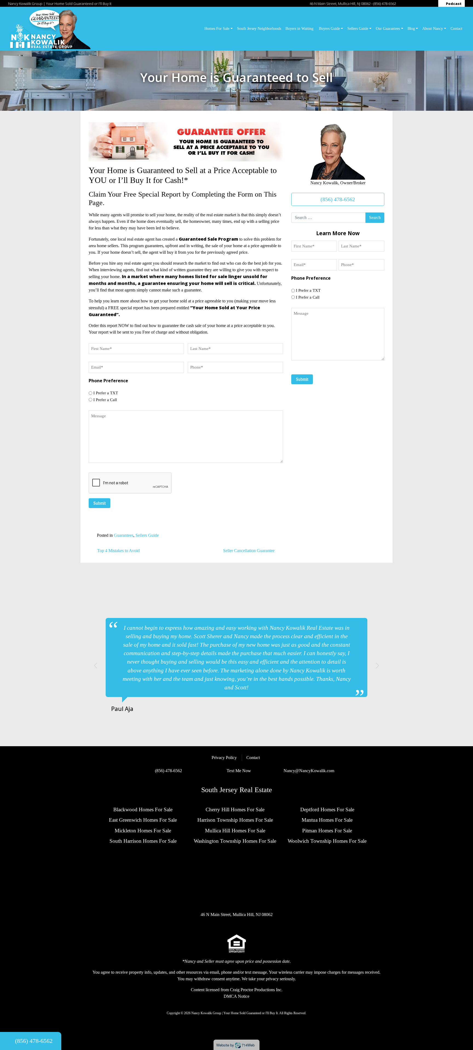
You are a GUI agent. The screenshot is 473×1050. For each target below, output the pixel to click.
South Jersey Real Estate (236, 790)
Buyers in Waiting (300, 28)
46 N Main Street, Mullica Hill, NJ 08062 (340, 3)
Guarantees (123, 535)
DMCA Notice (236, 996)
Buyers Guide (329, 28)
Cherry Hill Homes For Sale (235, 809)
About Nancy (432, 28)
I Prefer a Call (105, 400)
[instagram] (408, 3)
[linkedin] (420, 3)
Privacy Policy (224, 757)
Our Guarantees (388, 28)
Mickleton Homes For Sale (143, 830)
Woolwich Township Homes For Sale (327, 841)
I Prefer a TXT (105, 393)
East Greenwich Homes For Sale (143, 820)
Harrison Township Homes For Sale (235, 820)
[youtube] (431, 3)
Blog (411, 28)
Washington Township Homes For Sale (235, 841)
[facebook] (403, 3)
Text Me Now (239, 770)
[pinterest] (425, 3)
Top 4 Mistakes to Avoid (118, 550)
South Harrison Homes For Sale (143, 841)
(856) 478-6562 (384, 3)
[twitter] (414, 3)
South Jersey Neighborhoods (259, 28)
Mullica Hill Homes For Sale (235, 830)
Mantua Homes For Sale (327, 820)
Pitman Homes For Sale (327, 830)
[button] (95, 665)
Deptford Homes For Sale (327, 809)
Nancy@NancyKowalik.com (309, 770)
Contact (456, 28)
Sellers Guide (357, 28)
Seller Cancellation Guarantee (249, 550)
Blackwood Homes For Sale (142, 809)
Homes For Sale (216, 28)
